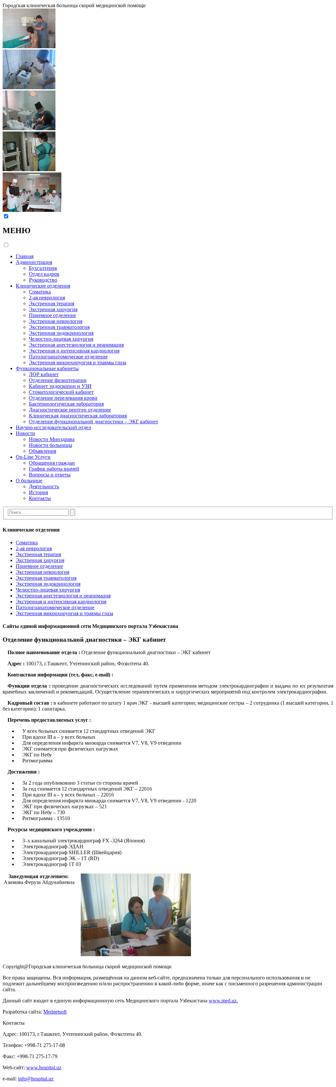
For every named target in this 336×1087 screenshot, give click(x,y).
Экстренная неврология (55, 321)
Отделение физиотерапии (58, 380)
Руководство (43, 280)
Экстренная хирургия (53, 309)
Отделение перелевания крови (63, 398)
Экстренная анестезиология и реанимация (76, 345)
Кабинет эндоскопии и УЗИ (60, 386)
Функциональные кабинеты (47, 368)
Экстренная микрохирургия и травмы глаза (77, 362)
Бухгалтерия (43, 268)
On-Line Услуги (33, 457)
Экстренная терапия (51, 303)
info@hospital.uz (35, 1078)
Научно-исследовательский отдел (53, 427)
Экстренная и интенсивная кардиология (74, 350)
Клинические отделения (43, 286)
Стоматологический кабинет (61, 392)
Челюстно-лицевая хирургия (61, 339)
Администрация (34, 262)
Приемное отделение (52, 315)
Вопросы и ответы (50, 474)
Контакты (40, 498)
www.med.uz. (223, 1000)
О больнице (29, 480)
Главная (24, 256)
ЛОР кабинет (44, 374)
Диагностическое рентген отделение (70, 410)
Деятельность (44, 486)
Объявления (42, 451)
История (38, 492)
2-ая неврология (47, 297)
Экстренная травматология (59, 327)
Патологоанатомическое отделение (68, 356)
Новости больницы (50, 445)
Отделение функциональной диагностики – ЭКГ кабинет (93, 421)
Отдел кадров (44, 274)
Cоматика (40, 291)
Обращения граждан (52, 463)
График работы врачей (54, 469)
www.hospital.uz (43, 1067)
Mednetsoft (55, 1012)
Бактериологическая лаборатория (66, 404)
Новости (25, 433)
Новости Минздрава (51, 439)
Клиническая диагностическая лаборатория (78, 415)
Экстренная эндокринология (61, 333)
